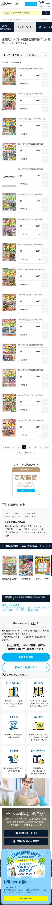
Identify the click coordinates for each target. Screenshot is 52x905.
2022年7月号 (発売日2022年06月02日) (31, 320)
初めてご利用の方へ (26, 667)
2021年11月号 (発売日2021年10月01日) (31, 420)
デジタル (23, 84)
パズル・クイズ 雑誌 (31, 20)
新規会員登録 (26, 657)
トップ (4, 20)
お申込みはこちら (26, 490)
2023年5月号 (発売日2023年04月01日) (31, 194)
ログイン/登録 (31, 4)
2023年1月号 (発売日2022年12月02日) (31, 244)
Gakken (15, 513)
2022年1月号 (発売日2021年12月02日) (31, 395)
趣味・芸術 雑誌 (15, 20)
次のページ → (28, 452)
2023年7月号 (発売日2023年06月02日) (31, 169)
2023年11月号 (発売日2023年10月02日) (31, 119)
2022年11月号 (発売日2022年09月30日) (31, 269)
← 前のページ (9, 447)
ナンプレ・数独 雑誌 (27, 610)
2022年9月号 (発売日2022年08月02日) (31, 295)
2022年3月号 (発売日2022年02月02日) (31, 370)
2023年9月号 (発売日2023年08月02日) (31, 144)
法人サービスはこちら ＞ (14, 674)
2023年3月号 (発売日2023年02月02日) (31, 219)
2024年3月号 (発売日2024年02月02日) (31, 68)
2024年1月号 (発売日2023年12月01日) (31, 94)
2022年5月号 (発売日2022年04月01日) (31, 345)
